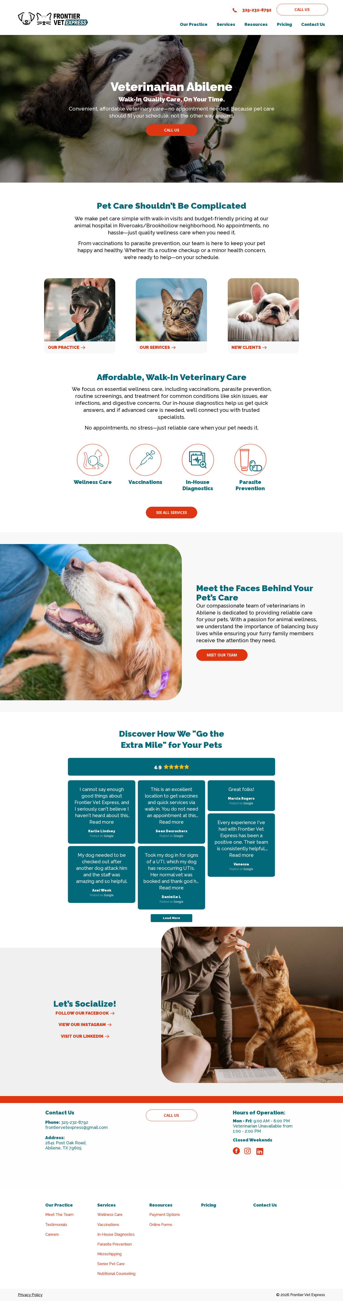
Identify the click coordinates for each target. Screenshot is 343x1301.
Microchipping (109, 1254)
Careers (52, 1234)
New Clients (246, 347)
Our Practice (63, 347)
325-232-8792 (74, 1122)
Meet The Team (59, 1214)
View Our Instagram (82, 1024)
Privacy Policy (30, 1295)
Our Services (155, 347)
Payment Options (164, 1214)
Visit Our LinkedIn (82, 1036)
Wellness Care (109, 1214)
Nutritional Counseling (116, 1273)
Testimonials (56, 1224)
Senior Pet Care (111, 1264)
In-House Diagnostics (116, 1234)
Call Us (302, 9)
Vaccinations (108, 1224)
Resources (160, 1205)
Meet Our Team (222, 655)
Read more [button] (101, 822)
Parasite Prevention (114, 1244)
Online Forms (160, 1224)
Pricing (208, 1205)
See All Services (171, 512)
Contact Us (265, 1205)
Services (106, 1205)
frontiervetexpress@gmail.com (76, 1127)
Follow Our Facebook (82, 1013)
